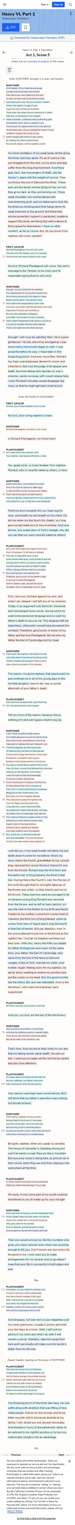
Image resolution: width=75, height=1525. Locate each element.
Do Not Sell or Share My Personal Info (36, 1518)
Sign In (44, 4)
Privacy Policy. (15, 1511)
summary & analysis (38, 61)
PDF (13, 27)
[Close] (69, 1461)
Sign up (58, 4)
